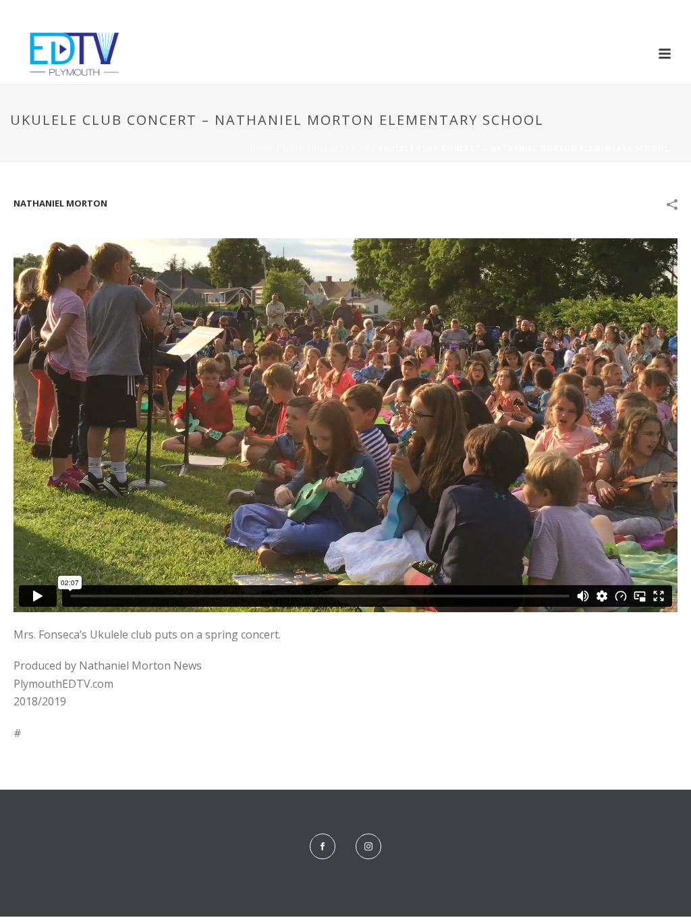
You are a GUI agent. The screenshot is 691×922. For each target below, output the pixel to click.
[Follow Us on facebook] (322, 846)
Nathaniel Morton (326, 148)
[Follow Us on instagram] (368, 846)
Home (262, 148)
